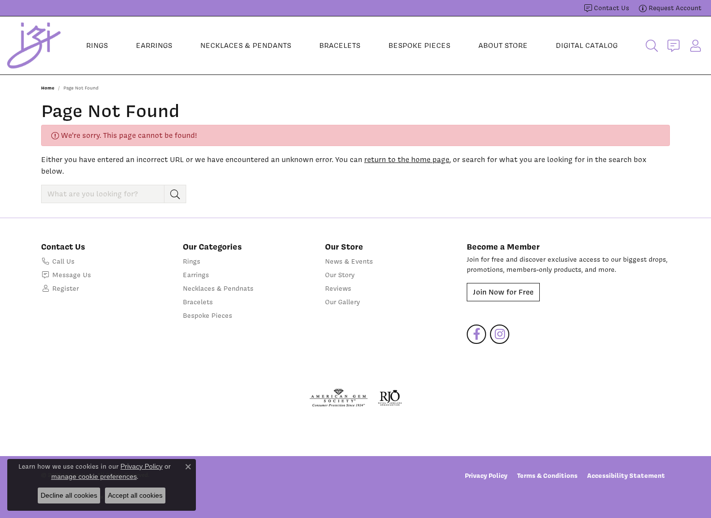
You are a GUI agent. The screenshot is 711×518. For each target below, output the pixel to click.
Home (47, 88)
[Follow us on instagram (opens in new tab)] (499, 334)
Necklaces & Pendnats (218, 288)
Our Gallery (342, 301)
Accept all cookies (135, 495)
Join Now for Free (503, 292)
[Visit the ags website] (339, 398)
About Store (503, 45)
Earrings (154, 45)
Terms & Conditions (547, 475)
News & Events (349, 261)
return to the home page (406, 159)
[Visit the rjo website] (390, 398)
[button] (652, 45)
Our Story (340, 274)
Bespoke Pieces (419, 45)
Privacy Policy (486, 475)
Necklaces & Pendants (245, 45)
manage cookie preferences (94, 476)
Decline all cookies (69, 495)
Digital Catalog (587, 45)
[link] (606, 8)
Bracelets (339, 45)
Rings (97, 45)
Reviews (338, 288)
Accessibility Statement (626, 475)
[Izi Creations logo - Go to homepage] (34, 45)
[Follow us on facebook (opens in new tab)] (476, 334)
